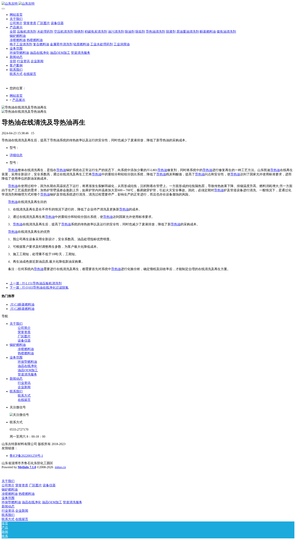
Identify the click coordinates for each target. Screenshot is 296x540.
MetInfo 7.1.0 (27, 467)
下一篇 (39, 287)
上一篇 (36, 283)
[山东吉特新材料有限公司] (148, 4)
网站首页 (16, 14)
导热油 (13, 170)
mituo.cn (60, 467)
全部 (13, 31)
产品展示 (18, 100)
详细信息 (16, 155)
